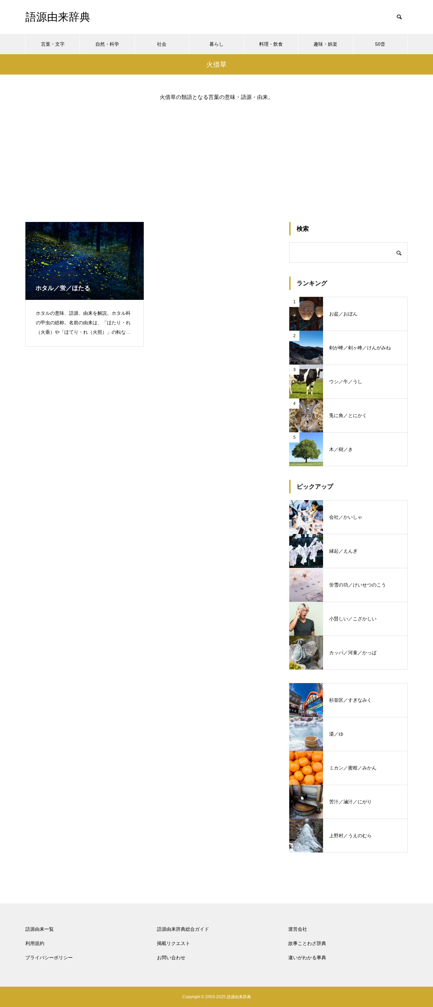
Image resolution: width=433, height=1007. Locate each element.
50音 (380, 44)
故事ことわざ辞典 (307, 943)
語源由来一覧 (39, 929)
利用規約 (34, 943)
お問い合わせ (171, 957)
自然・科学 (107, 44)
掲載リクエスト (173, 943)
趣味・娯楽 (325, 44)
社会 (161, 44)
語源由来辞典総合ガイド (183, 929)
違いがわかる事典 (307, 957)
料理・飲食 (271, 44)
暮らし (216, 44)
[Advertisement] (216, 155)
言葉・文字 (53, 44)
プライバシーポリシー (49, 957)
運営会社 (297, 929)
